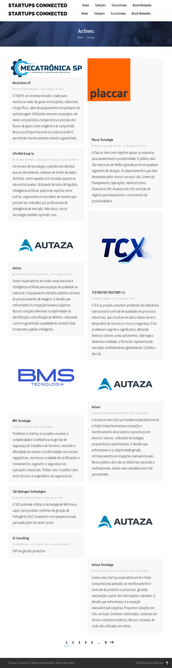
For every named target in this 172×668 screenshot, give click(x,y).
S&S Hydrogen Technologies (29, 491)
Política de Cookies (65, 663)
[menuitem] (85, 14)
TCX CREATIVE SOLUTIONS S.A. (108, 292)
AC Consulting (21, 538)
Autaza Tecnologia (102, 565)
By (25, 89)
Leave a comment (69, 159)
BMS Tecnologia (22, 421)
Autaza (17, 268)
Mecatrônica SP (22, 83)
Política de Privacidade (43, 663)
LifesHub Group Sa (23, 153)
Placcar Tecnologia (102, 140)
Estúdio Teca (157, 663)
